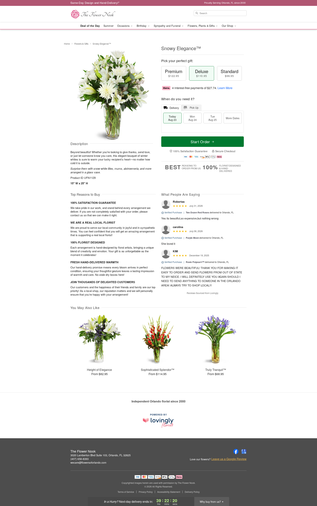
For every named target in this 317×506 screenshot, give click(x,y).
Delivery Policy (192, 492)
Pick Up (194, 107)
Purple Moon (192, 237)
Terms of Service (126, 492)
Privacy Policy (146, 492)
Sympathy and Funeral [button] (167, 26)
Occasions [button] (123, 26)
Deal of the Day (90, 26)
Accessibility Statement (168, 492)
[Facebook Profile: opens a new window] (235, 451)
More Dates (232, 118)
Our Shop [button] (228, 26)
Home (67, 43)
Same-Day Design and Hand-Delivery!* (95, 3)
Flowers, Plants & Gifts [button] (201, 26)
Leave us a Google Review (229, 459)
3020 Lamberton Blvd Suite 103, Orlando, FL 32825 (100, 455)
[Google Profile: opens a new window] (244, 451)
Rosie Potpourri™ (195, 262)
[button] (307, 490)
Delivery (174, 108)
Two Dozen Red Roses (197, 212)
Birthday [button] (142, 26)
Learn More (225, 88)
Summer (108, 26)
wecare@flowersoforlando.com (88, 462)
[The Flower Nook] (96, 14)
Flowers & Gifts (81, 43)
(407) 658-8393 (79, 459)
